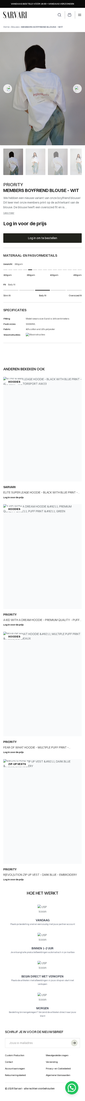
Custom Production (14, 1055)
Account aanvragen (15, 1068)
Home (6, 26)
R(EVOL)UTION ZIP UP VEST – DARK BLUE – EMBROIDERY (40, 875)
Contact (9, 1061)
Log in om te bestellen (42, 238)
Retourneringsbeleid (15, 1075)
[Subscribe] (74, 1043)
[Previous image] (7, 88)
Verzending (52, 1061)
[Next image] (77, 88)
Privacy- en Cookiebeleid (58, 1068)
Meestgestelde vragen (57, 1055)
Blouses (15, 26)
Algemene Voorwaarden (58, 1075)
